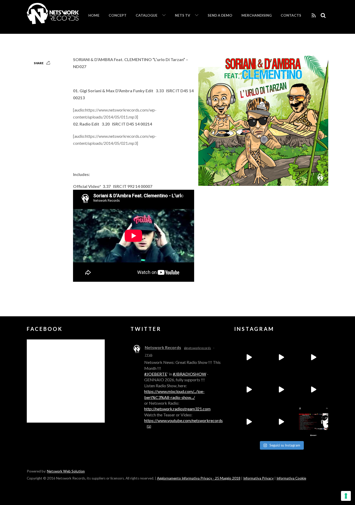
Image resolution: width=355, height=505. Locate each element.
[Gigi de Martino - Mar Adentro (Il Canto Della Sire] (249, 422)
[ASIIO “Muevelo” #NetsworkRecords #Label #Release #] (281, 389)
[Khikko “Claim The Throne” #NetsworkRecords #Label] (281, 422)
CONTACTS (291, 15)
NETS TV (182, 15)
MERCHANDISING (256, 15)
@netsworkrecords (197, 348)
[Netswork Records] (53, 21)
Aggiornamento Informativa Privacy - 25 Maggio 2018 (198, 478)
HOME (94, 15)
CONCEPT (118, 15)
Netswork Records (163, 347)
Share (38, 63)
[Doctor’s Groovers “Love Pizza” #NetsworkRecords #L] (313, 389)
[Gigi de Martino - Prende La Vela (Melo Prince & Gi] (281, 357)
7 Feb (148, 355)
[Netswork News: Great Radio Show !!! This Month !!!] (313, 422)
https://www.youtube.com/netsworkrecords (183, 420)
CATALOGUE (146, 15)
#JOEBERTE (155, 373)
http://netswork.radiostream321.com (177, 408)
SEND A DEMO (220, 15)
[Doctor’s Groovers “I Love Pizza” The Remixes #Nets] (249, 389)
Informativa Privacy (258, 478)
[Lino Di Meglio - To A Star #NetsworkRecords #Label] (313, 357)
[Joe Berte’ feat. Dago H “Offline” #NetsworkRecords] (249, 357)
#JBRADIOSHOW (189, 373)
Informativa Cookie (291, 478)
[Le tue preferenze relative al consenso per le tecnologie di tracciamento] (346, 496)
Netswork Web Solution (66, 471)
